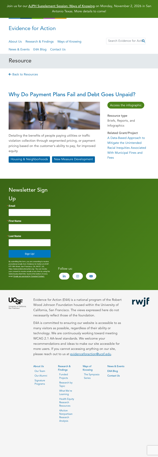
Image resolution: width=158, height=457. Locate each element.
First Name (15, 221)
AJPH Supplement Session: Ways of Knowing (61, 6)
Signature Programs (40, 382)
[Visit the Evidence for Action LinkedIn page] (64, 276)
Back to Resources (24, 74)
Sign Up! (29, 253)
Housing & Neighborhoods (29, 159)
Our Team (40, 371)
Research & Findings (39, 41)
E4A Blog (39, 49)
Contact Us (58, 49)
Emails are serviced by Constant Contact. (29, 276)
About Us (15, 41)
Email (12, 206)
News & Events (19, 49)
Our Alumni (41, 376)
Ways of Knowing (69, 41)
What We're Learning (65, 393)
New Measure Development (73, 159)
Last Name (15, 236)
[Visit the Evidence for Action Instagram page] (78, 276)
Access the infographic (126, 105)
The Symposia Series (91, 376)
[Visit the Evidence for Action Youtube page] (91, 276)
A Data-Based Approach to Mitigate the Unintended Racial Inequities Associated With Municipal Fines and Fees (126, 148)
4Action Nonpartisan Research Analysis (66, 416)
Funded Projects (63, 376)
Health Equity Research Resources (66, 402)
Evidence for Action (32, 28)
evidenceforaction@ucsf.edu (90, 354)
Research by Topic (66, 384)
